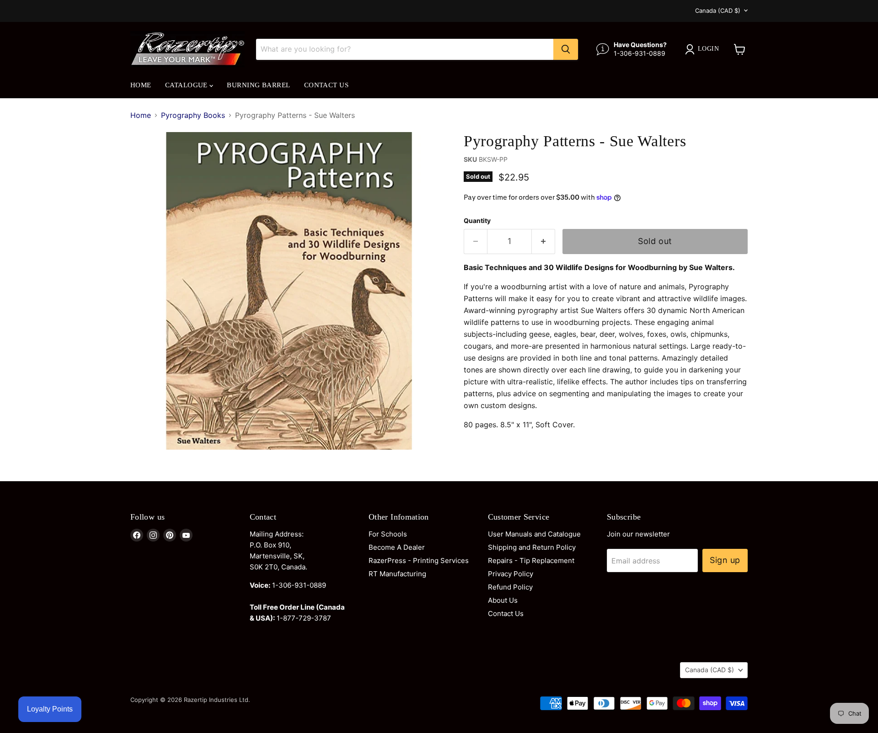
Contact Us (326, 85)
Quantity (477, 220)
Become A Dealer (397, 547)
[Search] (565, 49)
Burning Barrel (258, 85)
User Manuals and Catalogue (534, 534)
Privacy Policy (510, 573)
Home (140, 85)
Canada (717, 10)
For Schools (388, 534)
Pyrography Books (193, 115)
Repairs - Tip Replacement (531, 560)
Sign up (725, 560)
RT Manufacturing (397, 573)
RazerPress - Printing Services (419, 560)
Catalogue (187, 85)
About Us (503, 600)
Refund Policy (510, 587)
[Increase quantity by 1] (543, 241)
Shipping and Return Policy (532, 547)
